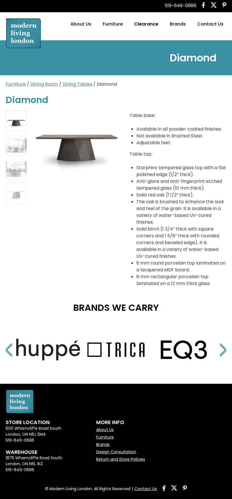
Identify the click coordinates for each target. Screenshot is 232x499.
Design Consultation (116, 452)
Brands (178, 24)
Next (216, 343)
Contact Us (210, 24)
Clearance (146, 24)
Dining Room (44, 84)
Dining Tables (77, 84)
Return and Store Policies (120, 459)
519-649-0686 (180, 5)
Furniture (113, 24)
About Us (80, 24)
